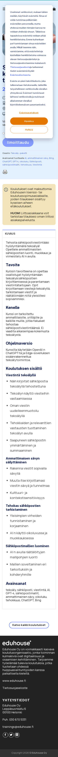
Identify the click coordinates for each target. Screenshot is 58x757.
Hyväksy (29, 121)
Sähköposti (35, 161)
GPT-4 (16, 161)
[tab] (29, 233)
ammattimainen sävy (38, 158)
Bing (51, 158)
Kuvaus (10, 233)
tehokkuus (26, 164)
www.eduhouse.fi (14, 681)
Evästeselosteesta (20, 74)
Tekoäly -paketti (19, 153)
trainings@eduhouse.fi (18, 727)
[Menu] (4, 9)
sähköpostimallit (10, 164)
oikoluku (24, 161)
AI (25, 158)
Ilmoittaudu (18, 142)
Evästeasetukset (29, 112)
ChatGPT (6, 161)
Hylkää (29, 129)
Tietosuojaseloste (20, 67)
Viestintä (37, 164)
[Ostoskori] (54, 9)
